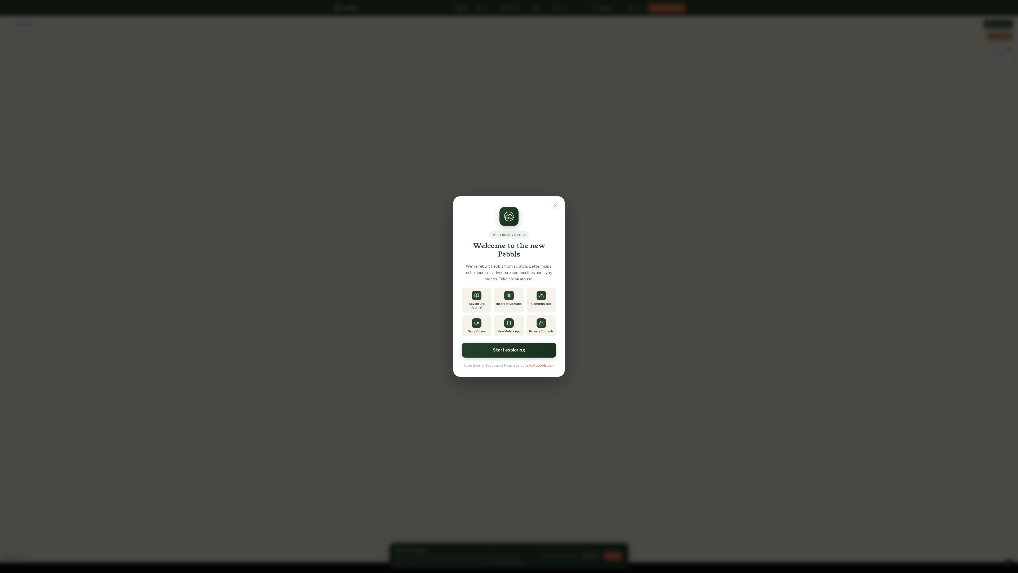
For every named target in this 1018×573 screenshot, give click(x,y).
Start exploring (509, 350)
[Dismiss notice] (555, 205)
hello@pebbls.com (539, 365)
